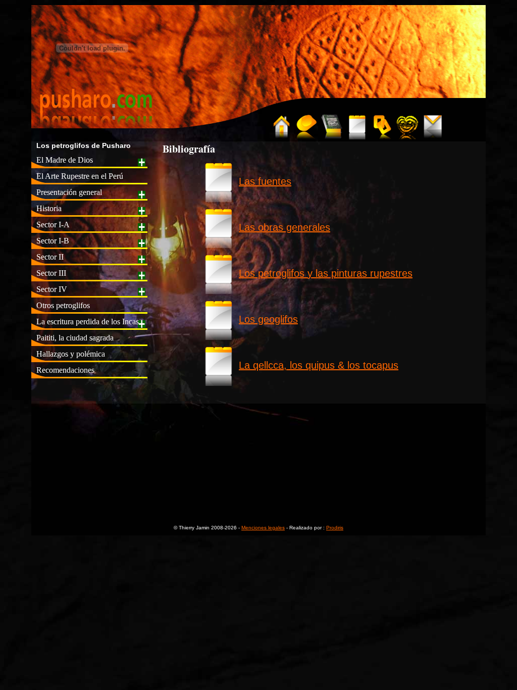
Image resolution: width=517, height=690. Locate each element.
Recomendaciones (65, 370)
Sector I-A (53, 224)
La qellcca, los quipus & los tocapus (318, 365)
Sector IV (51, 289)
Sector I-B (52, 240)
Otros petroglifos (63, 305)
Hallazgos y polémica (70, 354)
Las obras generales (284, 227)
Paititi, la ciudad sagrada (75, 337)
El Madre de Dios (64, 160)
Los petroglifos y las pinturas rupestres (325, 273)
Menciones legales (263, 527)
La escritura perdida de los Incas (87, 321)
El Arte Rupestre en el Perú (79, 176)
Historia (49, 208)
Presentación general (69, 192)
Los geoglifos (268, 319)
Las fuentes (265, 181)
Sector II (50, 257)
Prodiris (334, 527)
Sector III (51, 273)
